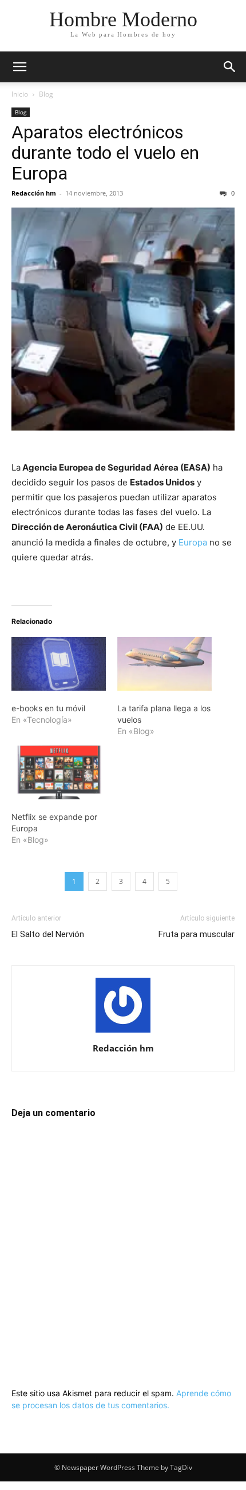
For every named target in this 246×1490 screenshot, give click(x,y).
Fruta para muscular (196, 934)
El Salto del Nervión (47, 934)
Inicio (19, 94)
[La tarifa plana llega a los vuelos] (164, 664)
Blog (46, 94)
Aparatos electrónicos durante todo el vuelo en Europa (105, 152)
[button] (19, 66)
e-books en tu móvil (48, 708)
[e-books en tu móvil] (58, 664)
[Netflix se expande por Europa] (58, 772)
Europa (192, 542)
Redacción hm (33, 193)
